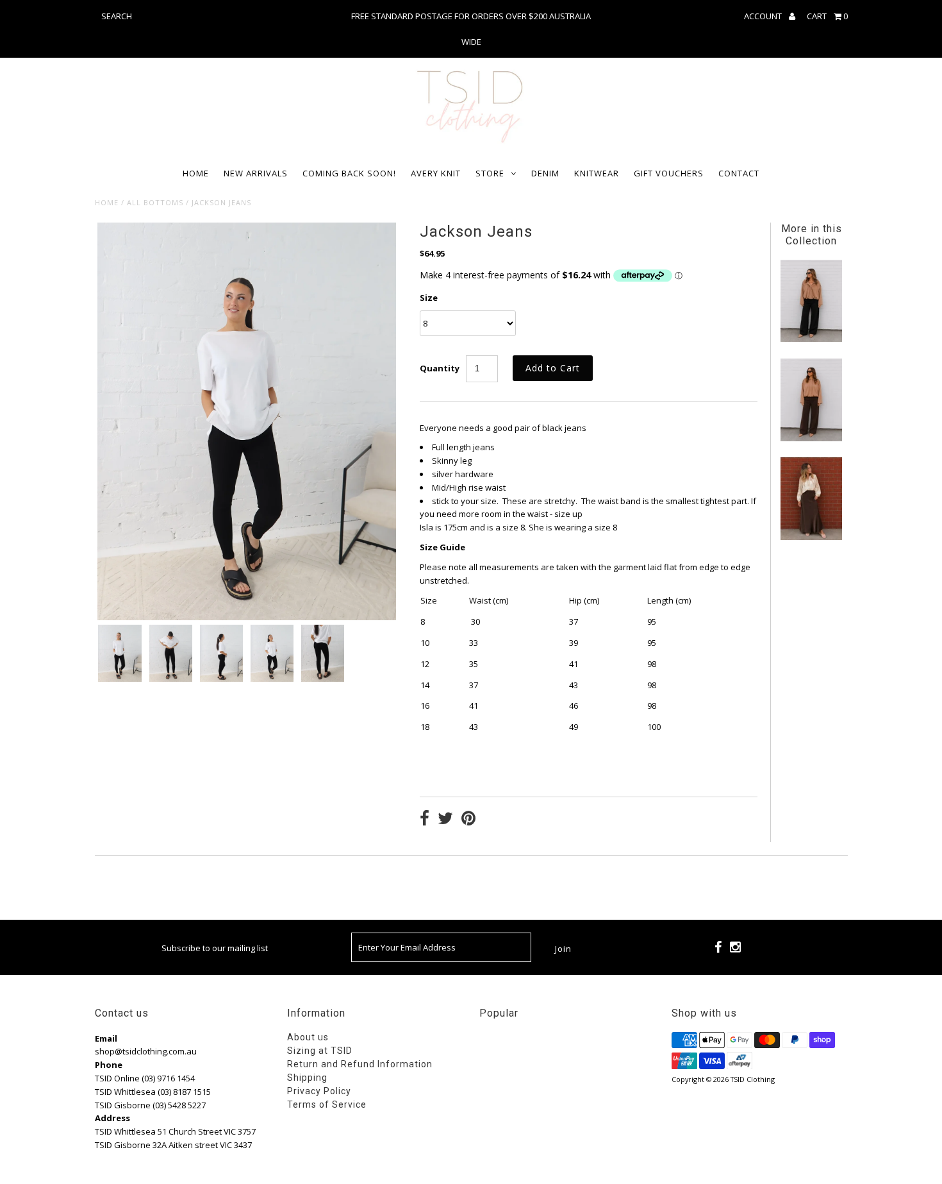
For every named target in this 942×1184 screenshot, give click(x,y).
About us (308, 1037)
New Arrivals (256, 173)
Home (196, 173)
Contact (738, 173)
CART (827, 16)
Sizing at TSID (319, 1050)
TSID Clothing (753, 1079)
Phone (108, 1064)
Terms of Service (327, 1104)
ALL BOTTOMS (155, 202)
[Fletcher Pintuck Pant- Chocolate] (811, 438)
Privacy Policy (319, 1091)
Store (489, 173)
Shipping (307, 1077)
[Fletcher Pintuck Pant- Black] (811, 338)
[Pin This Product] (468, 819)
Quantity (439, 368)
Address (112, 1118)
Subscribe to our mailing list (214, 948)
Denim (545, 173)
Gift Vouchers (669, 173)
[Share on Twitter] (445, 819)
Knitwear (596, 173)
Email (106, 1038)
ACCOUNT (764, 16)
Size (429, 297)
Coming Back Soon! (349, 173)
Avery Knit (436, 173)
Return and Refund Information (360, 1064)
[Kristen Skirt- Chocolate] (811, 537)
